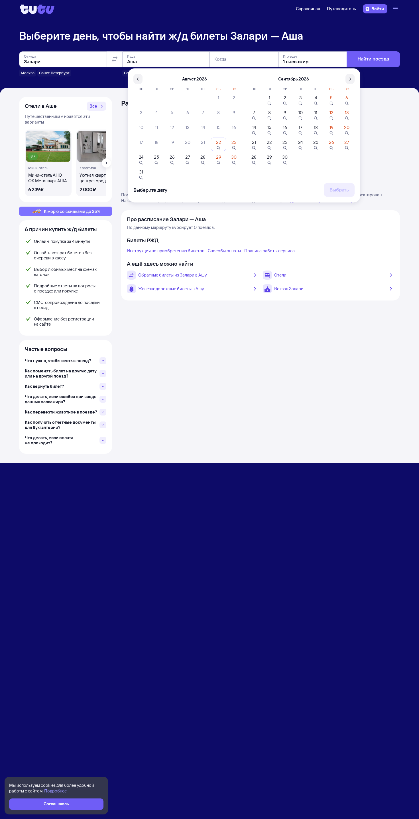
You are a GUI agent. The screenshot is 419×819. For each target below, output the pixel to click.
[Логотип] (37, 8)
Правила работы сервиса (269, 250)
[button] (96, 106)
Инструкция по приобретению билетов (165, 250)
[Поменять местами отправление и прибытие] (115, 59)
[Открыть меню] (396, 8)
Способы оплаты (224, 250)
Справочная (308, 8)
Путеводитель (341, 8)
